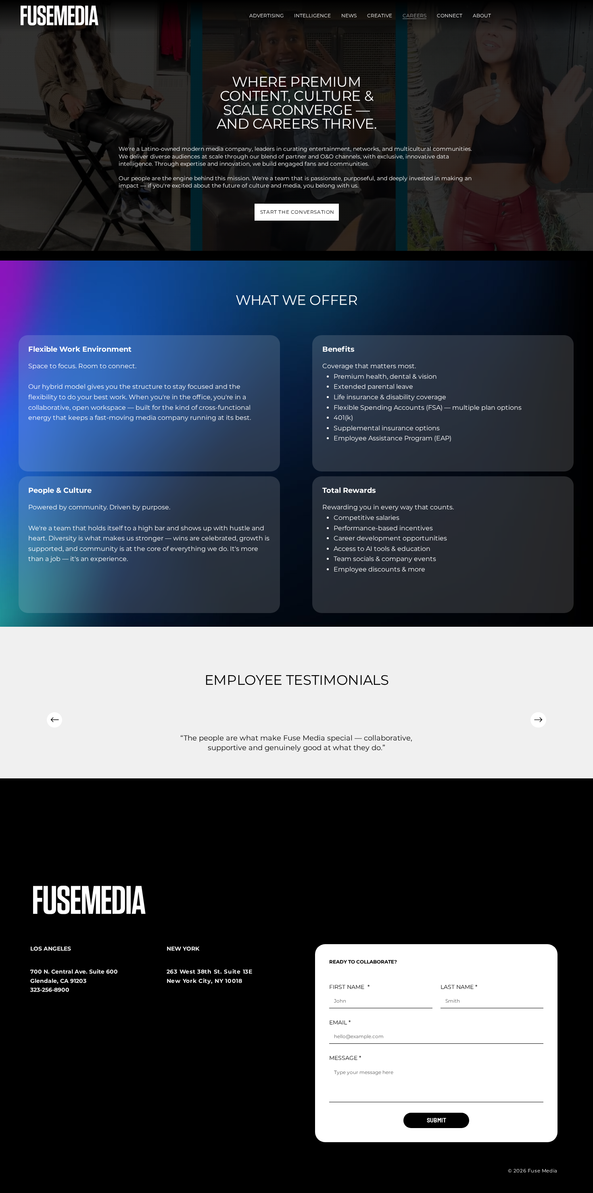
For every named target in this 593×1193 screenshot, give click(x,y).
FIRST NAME (349, 987)
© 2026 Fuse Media (533, 1171)
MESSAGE (345, 1058)
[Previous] (54, 720)
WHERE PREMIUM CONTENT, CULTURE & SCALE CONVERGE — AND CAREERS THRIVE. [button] (296, 103)
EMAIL (340, 1022)
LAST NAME (459, 987)
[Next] (538, 720)
